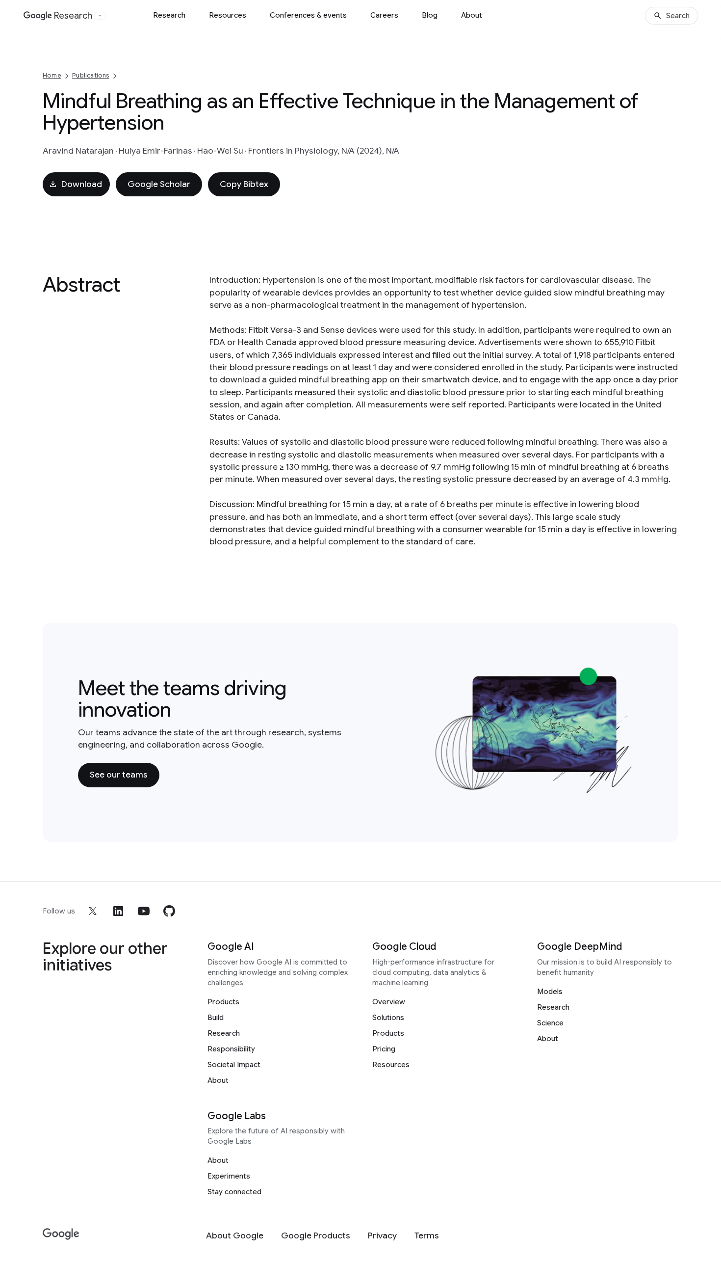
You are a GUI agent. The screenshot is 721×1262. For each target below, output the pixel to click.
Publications (90, 75)
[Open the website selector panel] (100, 16)
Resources (227, 15)
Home (52, 75)
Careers (384, 15)
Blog (430, 15)
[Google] (61, 1234)
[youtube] (143, 911)
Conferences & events (308, 15)
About (471, 15)
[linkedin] (118, 911)
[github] (169, 911)
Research (169, 15)
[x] (92, 911)
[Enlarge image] (628, 788)
